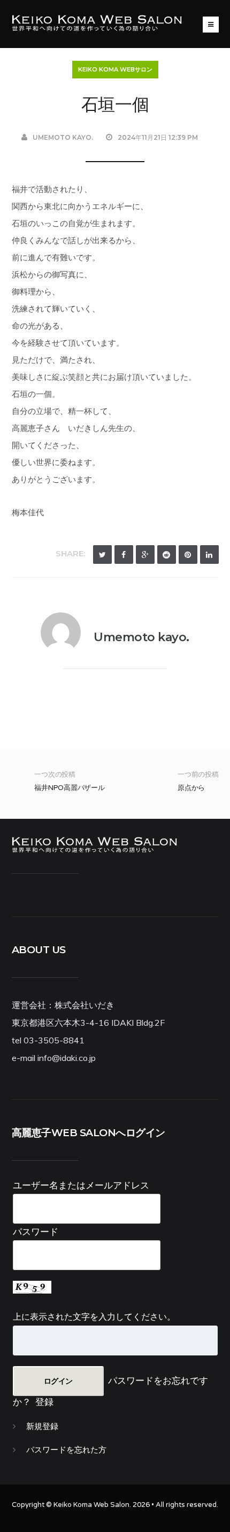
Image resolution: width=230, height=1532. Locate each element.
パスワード (35, 1231)
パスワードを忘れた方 (66, 1450)
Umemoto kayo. (63, 137)
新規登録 (42, 1426)
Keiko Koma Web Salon (91, 1505)
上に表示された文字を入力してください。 (94, 1316)
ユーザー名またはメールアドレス (81, 1185)
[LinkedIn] (209, 554)
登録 (44, 1401)
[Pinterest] (188, 554)
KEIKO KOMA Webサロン (115, 69)
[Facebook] (123, 554)
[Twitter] (102, 554)
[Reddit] (166, 554)
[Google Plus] (145, 554)
